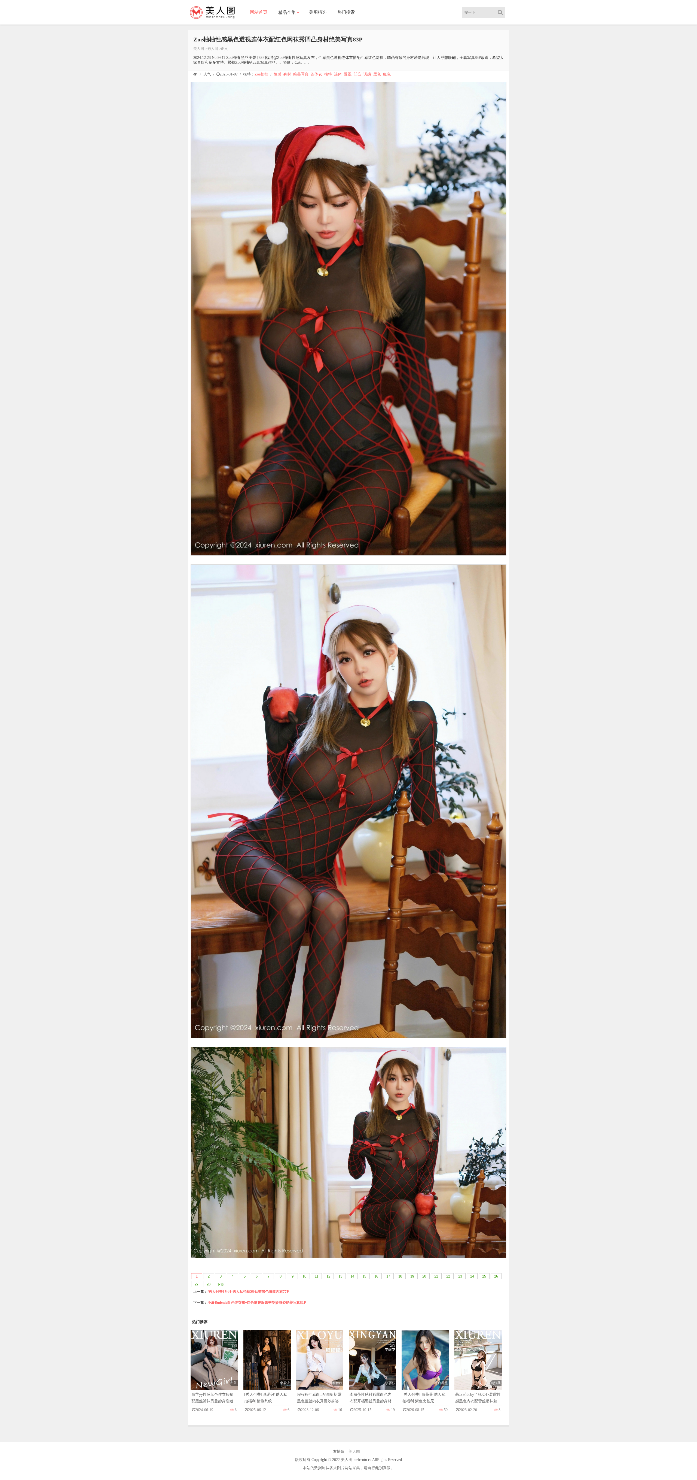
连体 (338, 74)
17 (388, 1276)
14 (352, 1276)
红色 (387, 74)
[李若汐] (267, 1366)
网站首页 (258, 12)
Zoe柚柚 (261, 74)
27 (196, 1284)
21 (436, 1276)
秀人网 (212, 49)
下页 (220, 1284)
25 (484, 1276)
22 (448, 1276)
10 (304, 1276)
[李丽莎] (372, 1365)
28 (208, 1284)
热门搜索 (346, 12)
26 (496, 1276)
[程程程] (320, 1365)
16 (376, 1276)
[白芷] (214, 1365)
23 (460, 1276)
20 (424, 1276)
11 (316, 1276)
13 (340, 1276)
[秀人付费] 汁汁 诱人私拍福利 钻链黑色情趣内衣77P (248, 1292)
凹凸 (357, 74)
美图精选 (317, 12)
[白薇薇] (425, 1366)
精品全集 (287, 12)
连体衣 (316, 74)
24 (472, 1276)
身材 (287, 74)
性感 (277, 74)
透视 (347, 74)
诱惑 (367, 74)
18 (400, 1276)
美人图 (198, 49)
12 (328, 1276)
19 (412, 1276)
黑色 (377, 74)
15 (364, 1276)
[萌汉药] (478, 1365)
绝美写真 (300, 74)
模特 (328, 74)
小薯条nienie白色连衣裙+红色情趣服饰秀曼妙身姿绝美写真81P (256, 1302)
